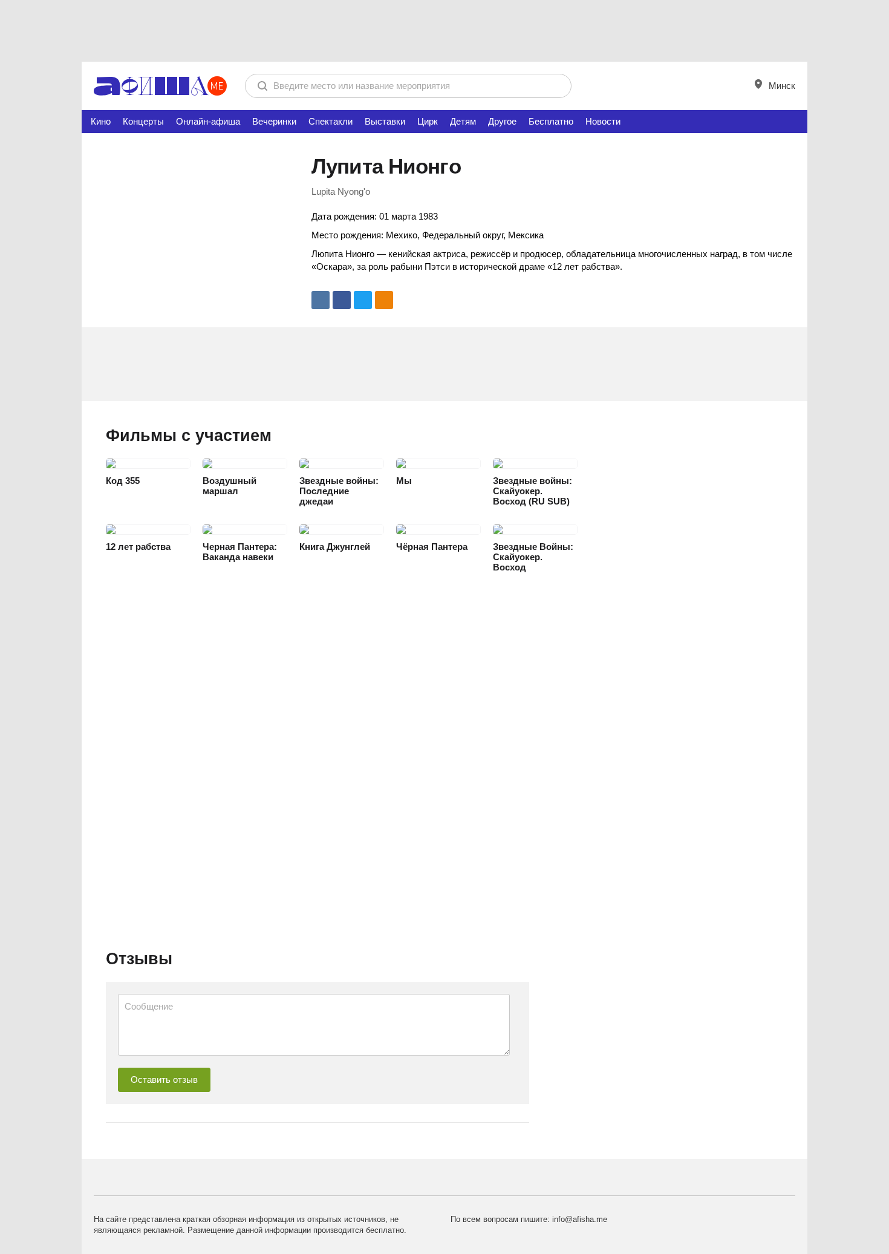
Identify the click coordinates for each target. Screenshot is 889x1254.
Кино (101, 121)
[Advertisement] (444, 30)
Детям (463, 121)
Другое (502, 121)
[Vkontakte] (320, 300)
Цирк (427, 121)
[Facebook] (342, 300)
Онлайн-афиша (208, 121)
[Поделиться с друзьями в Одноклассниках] (384, 300)
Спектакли (330, 121)
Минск (780, 85)
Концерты (143, 121)
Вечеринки (274, 121)
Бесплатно (551, 121)
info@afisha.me (579, 1219)
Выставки (385, 121)
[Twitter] (363, 300)
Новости (602, 121)
